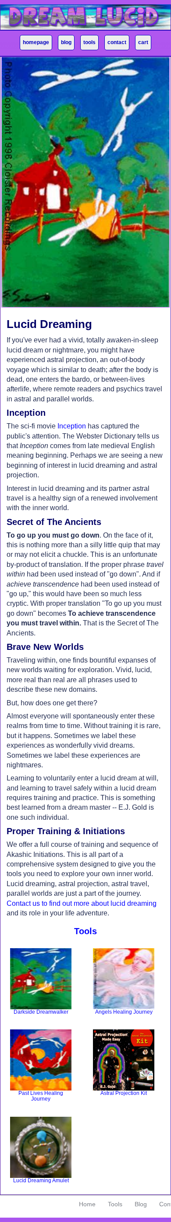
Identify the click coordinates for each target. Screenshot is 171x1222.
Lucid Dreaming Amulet (41, 1180)
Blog (141, 1204)
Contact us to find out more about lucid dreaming (82, 903)
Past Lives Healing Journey (40, 1096)
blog (66, 42)
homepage (36, 42)
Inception (71, 426)
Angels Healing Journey (124, 1012)
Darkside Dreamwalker (41, 1012)
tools (89, 42)
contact (116, 42)
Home (87, 1204)
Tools (115, 1204)
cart (143, 42)
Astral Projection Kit (123, 1093)
